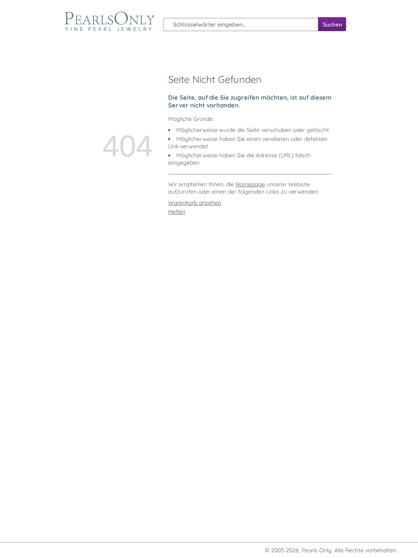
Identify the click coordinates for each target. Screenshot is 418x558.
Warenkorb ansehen (194, 202)
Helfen (176, 211)
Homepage (250, 184)
